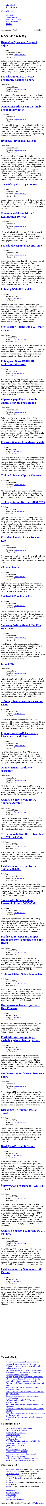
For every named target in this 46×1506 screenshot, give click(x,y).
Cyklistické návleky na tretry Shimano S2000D (18, 867)
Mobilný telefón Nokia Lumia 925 (21, 974)
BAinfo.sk (9, 1486)
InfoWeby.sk (10, 1490)
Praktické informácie (13, 19)
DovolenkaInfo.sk (12, 1474)
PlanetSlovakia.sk (12, 1469)
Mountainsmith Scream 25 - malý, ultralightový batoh (21, 108)
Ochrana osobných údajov (15, 1499)
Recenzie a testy (12, 22)
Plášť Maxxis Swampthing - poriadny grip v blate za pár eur (20, 1039)
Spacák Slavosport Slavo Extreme (21, 245)
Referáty (9, 24)
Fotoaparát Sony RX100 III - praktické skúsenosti (18, 362)
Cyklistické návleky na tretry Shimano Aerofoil (18, 801)
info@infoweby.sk (37, 1503)
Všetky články (11, 15)
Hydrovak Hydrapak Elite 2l (18, 140)
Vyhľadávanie (11, 1495)
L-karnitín (7, 663)
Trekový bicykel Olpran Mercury (21, 475)
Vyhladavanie (6, 30)
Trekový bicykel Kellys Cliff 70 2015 (23, 502)
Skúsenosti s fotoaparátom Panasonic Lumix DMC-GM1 (19, 902)
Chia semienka (10, 567)
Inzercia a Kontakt (12, 1493)
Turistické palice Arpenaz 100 (19, 184)
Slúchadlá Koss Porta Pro (16, 596)
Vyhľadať (38, 30)
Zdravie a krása (11, 17)
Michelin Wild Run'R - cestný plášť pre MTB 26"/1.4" (22, 835)
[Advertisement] (23, 1331)
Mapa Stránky (11, 1497)
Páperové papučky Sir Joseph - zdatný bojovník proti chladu (19, 401)
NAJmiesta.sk (11, 1482)
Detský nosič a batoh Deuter (18, 1146)
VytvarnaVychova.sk (13, 1478)
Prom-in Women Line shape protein (22, 442)
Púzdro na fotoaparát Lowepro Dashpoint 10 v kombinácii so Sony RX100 (22, 939)
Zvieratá (9, 26)
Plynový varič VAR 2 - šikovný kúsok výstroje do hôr (19, 735)
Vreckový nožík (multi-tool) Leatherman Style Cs (17, 215)
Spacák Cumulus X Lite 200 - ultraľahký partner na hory (18, 78)
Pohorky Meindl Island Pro (17, 289)
